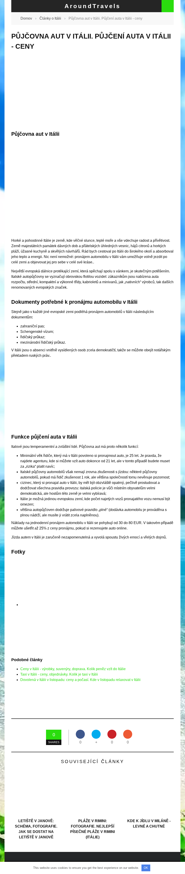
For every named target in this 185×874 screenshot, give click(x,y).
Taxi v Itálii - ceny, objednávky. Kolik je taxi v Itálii (59, 674)
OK (146, 867)
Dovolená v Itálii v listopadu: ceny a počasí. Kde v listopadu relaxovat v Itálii (80, 680)
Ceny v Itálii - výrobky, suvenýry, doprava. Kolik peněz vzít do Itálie (73, 669)
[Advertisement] (92, 90)
